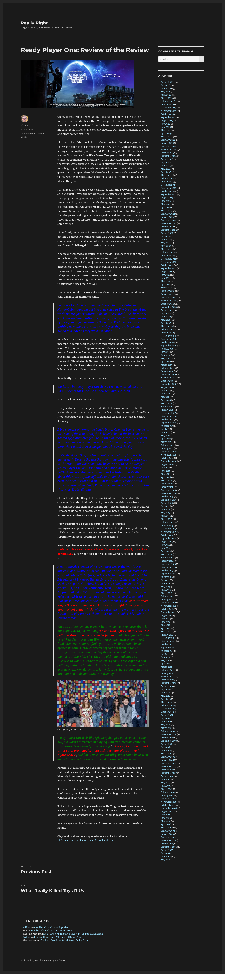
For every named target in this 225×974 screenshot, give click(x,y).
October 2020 (167, 304)
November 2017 (168, 416)
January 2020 (167, 332)
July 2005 (165, 853)
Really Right (34, 23)
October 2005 (167, 843)
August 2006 (167, 811)
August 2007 (167, 776)
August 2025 (167, 120)
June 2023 (166, 201)
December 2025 (168, 108)
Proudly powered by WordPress (50, 960)
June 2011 (165, 657)
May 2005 (165, 859)
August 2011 (166, 651)
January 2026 (167, 104)
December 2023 (168, 185)
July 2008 (165, 747)
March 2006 (167, 827)
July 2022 (165, 236)
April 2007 (166, 786)
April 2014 (166, 551)
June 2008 (166, 750)
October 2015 (167, 496)
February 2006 (168, 831)
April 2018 (166, 400)
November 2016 (168, 455)
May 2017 (165, 435)
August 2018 (167, 387)
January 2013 (167, 599)
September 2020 (169, 307)
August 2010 (167, 686)
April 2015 (166, 516)
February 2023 (168, 214)
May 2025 (165, 130)
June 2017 (165, 432)
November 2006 (168, 802)
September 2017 (168, 422)
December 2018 (168, 374)
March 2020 (167, 326)
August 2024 (167, 159)
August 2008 (167, 744)
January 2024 (167, 181)
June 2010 (165, 692)
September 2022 (169, 230)
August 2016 (167, 464)
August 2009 (167, 715)
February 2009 (168, 731)
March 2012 (166, 631)
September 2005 (169, 847)
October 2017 (167, 419)
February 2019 (168, 368)
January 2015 (167, 525)
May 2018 (165, 397)
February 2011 (167, 670)
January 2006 (167, 834)
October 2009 (167, 712)
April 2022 (166, 246)
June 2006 (166, 818)
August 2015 (167, 503)
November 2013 (168, 567)
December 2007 (168, 763)
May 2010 (165, 696)
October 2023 (167, 191)
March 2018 (166, 403)
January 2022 (167, 255)
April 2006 (166, 824)
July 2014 (165, 545)
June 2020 (166, 316)
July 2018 (165, 390)
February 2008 (168, 757)
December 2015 (168, 490)
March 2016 (166, 480)
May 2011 (165, 660)
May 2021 (165, 281)
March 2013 (166, 593)
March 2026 (167, 98)
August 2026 (167, 82)
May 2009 (166, 724)
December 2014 (168, 528)
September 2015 (168, 500)
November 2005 (168, 840)
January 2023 (167, 217)
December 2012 (168, 602)
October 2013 (167, 570)
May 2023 (165, 204)
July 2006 (165, 814)
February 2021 (168, 291)
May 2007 (165, 782)
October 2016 (167, 458)
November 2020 (168, 300)
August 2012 (167, 615)
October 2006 (167, 805)
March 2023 (166, 210)
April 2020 (166, 323)
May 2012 (165, 625)
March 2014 (166, 554)
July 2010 (165, 689)
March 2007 (167, 789)
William (25, 125)
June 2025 (166, 127)
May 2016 (165, 474)
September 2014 (168, 538)
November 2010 (168, 676)
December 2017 (168, 413)
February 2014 (168, 557)
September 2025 (169, 117)
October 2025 (167, 114)
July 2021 (165, 275)
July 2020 (165, 313)
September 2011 (168, 647)
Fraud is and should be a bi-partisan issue (54, 927)
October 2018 (167, 381)
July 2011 (165, 654)
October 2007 (167, 769)
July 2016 (165, 467)
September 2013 (168, 573)
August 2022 (167, 233)
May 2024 (165, 169)
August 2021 (167, 271)
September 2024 (169, 156)
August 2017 (167, 426)
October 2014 (167, 535)
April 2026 (166, 95)
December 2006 (168, 798)
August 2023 (167, 197)
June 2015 (165, 509)
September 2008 (169, 741)
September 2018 (168, 384)
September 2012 (168, 612)
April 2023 (166, 207)
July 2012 (165, 618)
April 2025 (166, 133)
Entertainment (28, 133)
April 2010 (166, 699)
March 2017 (166, 442)
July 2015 (165, 506)
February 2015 (168, 522)
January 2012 (167, 635)
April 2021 (166, 284)
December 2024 (168, 146)
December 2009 (168, 708)
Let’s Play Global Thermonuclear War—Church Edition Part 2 (73, 934)
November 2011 (168, 641)
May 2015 (165, 512)
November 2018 (168, 377)
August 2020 (167, 310)
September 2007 (169, 773)
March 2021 (166, 287)
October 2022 (167, 226)
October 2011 (167, 644)
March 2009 (167, 728)
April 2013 (166, 590)
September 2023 (169, 194)
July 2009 (165, 718)
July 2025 (165, 124)
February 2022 (168, 252)
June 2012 (165, 622)
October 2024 (167, 152)
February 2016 (168, 483)
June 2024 (166, 165)
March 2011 (166, 667)
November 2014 (168, 532)
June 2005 (166, 856)
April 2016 (166, 477)
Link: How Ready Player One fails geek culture (85, 840)
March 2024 (167, 175)
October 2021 (167, 265)
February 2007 (168, 792)
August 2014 (167, 541)
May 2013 (165, 586)
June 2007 (166, 779)
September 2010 (168, 683)
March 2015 (166, 519)
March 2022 (167, 249)
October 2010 (167, 680)
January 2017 (167, 448)
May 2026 (166, 91)
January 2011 (167, 673)
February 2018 (168, 406)
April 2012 (166, 628)
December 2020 (168, 297)
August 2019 (167, 349)
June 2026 (166, 88)
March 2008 (167, 753)
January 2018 (167, 410)
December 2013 (168, 564)
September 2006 (169, 808)
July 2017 (165, 429)
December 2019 (168, 336)
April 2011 (165, 663)
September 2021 (168, 268)
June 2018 (165, 394)
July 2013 (165, 580)
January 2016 (167, 487)
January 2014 (167, 561)
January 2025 (167, 143)
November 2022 (168, 223)
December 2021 (168, 259)
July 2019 (165, 352)
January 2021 (167, 294)
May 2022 (165, 242)
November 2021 (168, 262)
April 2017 (166, 438)
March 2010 (166, 702)
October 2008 (167, 737)
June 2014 (165, 548)
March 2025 (167, 136)
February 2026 (168, 101)
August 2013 (167, 577)
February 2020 (168, 329)
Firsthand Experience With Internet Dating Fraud (58, 937)
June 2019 (166, 355)
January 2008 (167, 760)
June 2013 (165, 583)
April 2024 (166, 172)
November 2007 (168, 766)
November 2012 (168, 606)
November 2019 (168, 339)
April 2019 (166, 361)
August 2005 (167, 850)
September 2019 (169, 345)
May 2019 (165, 358)
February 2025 (168, 140)
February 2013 (167, 596)
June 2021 (165, 278)
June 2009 (166, 721)
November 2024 (168, 149)
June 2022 (166, 239)
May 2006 (166, 821)
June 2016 (166, 471)
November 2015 (168, 493)
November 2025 (168, 111)
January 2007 (167, 795)
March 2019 (166, 365)
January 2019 (167, 371)
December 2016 (168, 451)
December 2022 (168, 220)
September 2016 (169, 461)
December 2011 (168, 638)
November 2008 (168, 734)
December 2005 (168, 837)
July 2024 (165, 162)
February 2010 (168, 705)
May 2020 (165, 320)
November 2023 (168, 188)
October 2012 (167, 609)
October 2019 (167, 342)
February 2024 (168, 178)
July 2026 (165, 85)
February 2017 (168, 445)
